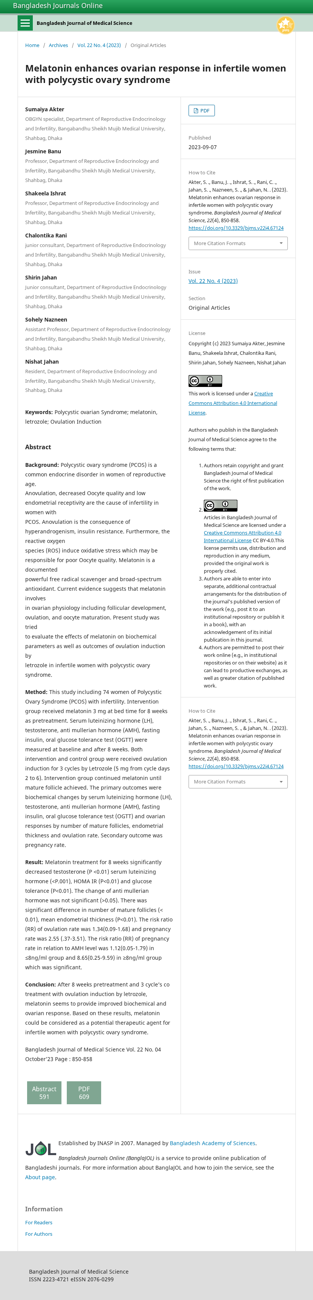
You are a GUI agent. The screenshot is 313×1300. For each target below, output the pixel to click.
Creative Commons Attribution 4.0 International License (233, 403)
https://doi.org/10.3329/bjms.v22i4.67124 (236, 227)
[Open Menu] (25, 23)
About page (40, 1177)
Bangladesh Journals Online (58, 5)
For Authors (38, 1233)
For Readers (38, 1222)
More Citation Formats (219, 243)
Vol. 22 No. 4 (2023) (99, 45)
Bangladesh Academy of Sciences (212, 1143)
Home (32, 45)
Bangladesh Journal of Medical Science (84, 23)
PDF (204, 110)
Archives (58, 45)
